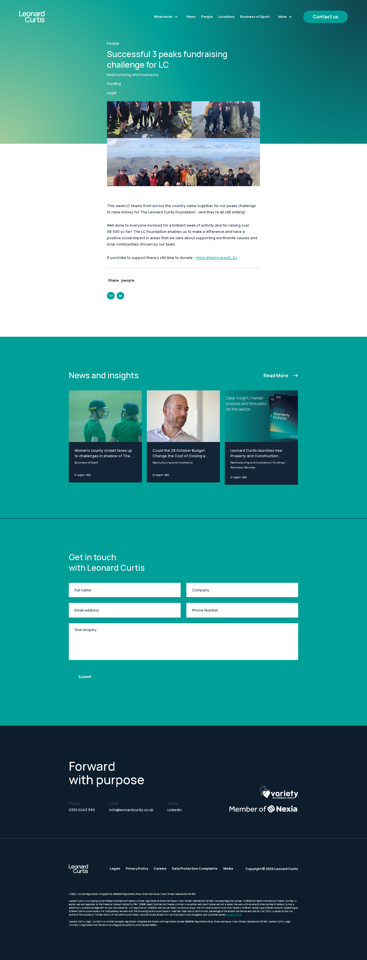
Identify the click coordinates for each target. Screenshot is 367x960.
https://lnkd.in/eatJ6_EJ (216, 257)
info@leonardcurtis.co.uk (131, 809)
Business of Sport (255, 16)
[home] (44, 16)
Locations (226, 16)
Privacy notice (234, 914)
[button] (166, 16)
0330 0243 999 (82, 809)
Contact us (325, 16)
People (207, 16)
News (191, 16)
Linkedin (174, 809)
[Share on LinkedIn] (120, 296)
